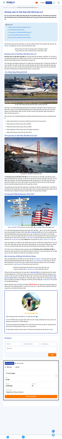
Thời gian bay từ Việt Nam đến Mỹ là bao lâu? (20, 32)
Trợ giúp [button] (42, 2)
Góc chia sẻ (12, 7)
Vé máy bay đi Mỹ (10, 194)
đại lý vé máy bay (36, 260)
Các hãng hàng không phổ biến (16, 29)
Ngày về (34, 383)
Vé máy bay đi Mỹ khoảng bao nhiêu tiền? (19, 35)
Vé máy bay (10, 363)
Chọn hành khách (31, 392)
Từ (6, 371)
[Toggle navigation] (4, 2)
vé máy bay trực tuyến (32, 269)
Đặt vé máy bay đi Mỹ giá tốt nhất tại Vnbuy (20, 37)
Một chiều (9, 367)
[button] (49, 2)
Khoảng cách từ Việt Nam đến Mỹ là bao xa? (27, 7)
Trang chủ (5, 7)
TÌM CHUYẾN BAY (31, 396)
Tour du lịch (20, 363)
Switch (56, 376)
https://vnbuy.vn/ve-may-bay (48, 239)
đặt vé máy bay (13, 239)
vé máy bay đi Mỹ (15, 227)
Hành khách (9, 390)
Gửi (52, 355)
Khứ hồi (17, 367)
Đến (7, 377)
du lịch (26, 316)
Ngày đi (7, 383)
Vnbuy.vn (6, 46)
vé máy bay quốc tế (18, 264)
